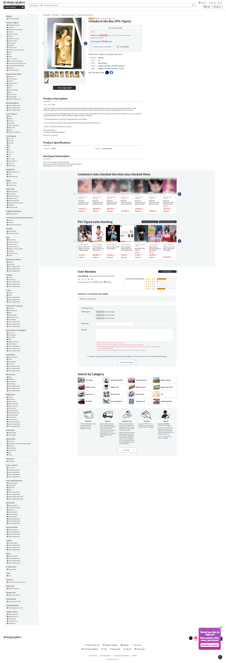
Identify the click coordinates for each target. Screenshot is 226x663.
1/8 (9, 150)
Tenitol (10, 293)
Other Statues (12, 185)
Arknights (11, 45)
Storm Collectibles (13, 125)
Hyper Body (11, 337)
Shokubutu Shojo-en (118, 66)
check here (103, 435)
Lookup (10, 81)
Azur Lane (11, 27)
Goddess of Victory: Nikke (15, 29)
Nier (9, 452)
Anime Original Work (14, 108)
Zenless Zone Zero (13, 38)
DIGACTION (11, 127)
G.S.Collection (12, 94)
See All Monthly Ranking (167, 222)
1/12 (9, 156)
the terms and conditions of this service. (109, 356)
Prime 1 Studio (12, 183)
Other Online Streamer (14, 224)
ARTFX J (10, 359)
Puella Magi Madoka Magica (16, 65)
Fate (9, 54)
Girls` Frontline (12, 59)
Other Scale (11, 165)
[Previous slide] (43, 43)
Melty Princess (12, 401)
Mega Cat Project (13, 404)
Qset (9, 339)
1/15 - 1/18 (11, 159)
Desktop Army (12, 417)
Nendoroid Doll (12, 83)
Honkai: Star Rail (13, 34)
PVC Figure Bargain (13, 18)
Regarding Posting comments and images (102, 276)
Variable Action (12, 419)
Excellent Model (12, 415)
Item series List (12, 621)
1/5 (99, 60)
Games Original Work (14, 105)
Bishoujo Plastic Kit (13, 172)
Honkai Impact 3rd (13, 200)
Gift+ (9, 88)
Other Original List (13, 70)
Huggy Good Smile (13, 341)
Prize (9, 575)
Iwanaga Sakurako (104, 66)
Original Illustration (14, 25)
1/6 (9, 145)
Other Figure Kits (13, 176)
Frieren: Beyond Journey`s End (17, 63)
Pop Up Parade (12, 79)
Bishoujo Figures (13, 191)
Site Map (134, 655)
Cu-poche (11, 364)
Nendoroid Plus (12, 516)
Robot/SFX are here (13, 588)
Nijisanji (10, 222)
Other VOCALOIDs (13, 233)
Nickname (85, 323)
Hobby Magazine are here (15, 608)
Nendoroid (11, 76)
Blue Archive (11, 43)
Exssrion (10, 118)
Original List (11, 623)
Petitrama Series (13, 410)
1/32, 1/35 (11, 163)
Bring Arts (11, 446)
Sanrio (10, 52)
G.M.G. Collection (13, 406)
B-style (10, 85)
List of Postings (167, 271)
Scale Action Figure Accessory (16, 582)
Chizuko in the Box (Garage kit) (54, 132)
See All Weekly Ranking (149, 222)
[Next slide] (85, 43)
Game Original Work (14, 266)
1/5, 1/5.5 (10, 143)
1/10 (9, 154)
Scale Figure (11, 279)
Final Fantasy (12, 448)
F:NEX (10, 295)
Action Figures (12, 432)
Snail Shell (11, 123)
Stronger (101, 57)
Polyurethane (102, 63)
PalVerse (10, 262)
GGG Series (11, 399)
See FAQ (126, 450)
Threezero (11, 461)
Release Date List (13, 614)
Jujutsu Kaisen (12, 47)
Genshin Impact (12, 41)
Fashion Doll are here (14, 595)
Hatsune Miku (12, 231)
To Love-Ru (11, 467)
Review (83, 329)
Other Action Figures (14, 132)
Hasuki (10, 130)
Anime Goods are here (14, 601)
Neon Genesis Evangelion (15, 61)
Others (10, 255)
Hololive (10, 220)
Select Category (10, 7)
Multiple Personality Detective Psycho (111, 68)
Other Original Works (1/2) (15, 496)
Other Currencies (126, 35)
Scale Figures (12, 319)
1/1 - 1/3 (10, 138)
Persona (10, 36)
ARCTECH (11, 121)
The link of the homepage (121, 655)
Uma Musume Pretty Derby (16, 50)
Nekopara (11, 68)
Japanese (55, 135)
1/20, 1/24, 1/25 (12, 161)
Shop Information (105, 655)
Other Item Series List (14, 99)
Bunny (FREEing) (13, 90)
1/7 (9, 147)
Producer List (12, 619)
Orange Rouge (12, 97)
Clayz (10, 174)
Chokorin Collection (14, 413)
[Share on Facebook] (111, 72)
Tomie (10, 56)
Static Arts (11, 441)
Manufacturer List (13, 616)
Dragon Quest (12, 450)
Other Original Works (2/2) (15, 499)
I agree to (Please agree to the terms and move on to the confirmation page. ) (128, 356)
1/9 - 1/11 (10, 152)
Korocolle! (11, 264)
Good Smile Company (14, 507)
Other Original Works (14, 110)
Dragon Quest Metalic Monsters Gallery (19, 443)
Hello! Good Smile (13, 317)
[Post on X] (107, 72)
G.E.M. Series (12, 408)
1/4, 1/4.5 (10, 141)
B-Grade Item (12, 569)
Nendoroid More (13, 514)
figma (10, 92)
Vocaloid (10, 32)
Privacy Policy (93, 655)
